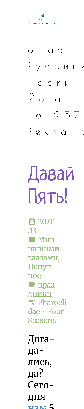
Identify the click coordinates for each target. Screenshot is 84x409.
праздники (41, 289)
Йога (46, 98)
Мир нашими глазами (43, 248)
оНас (47, 49)
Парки (51, 82)
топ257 (55, 115)
